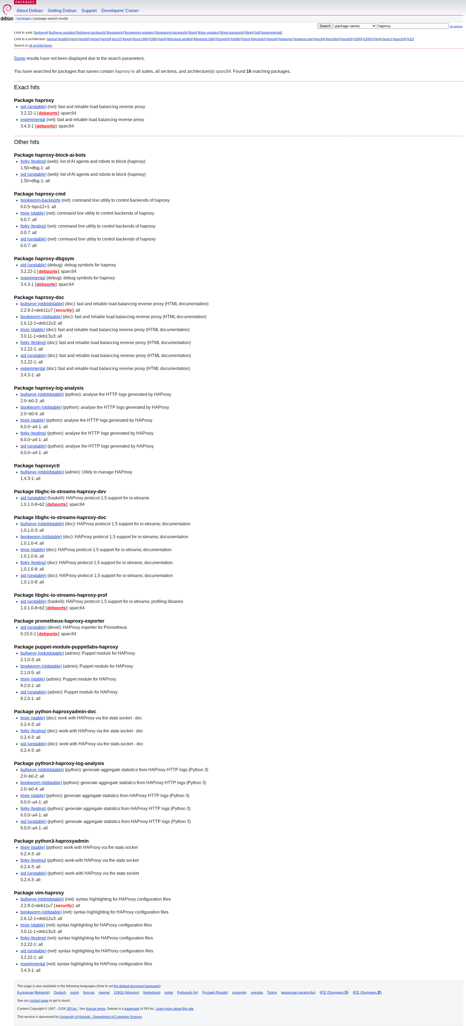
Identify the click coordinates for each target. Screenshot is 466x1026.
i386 (153, 39)
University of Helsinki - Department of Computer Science (101, 1017)
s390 (357, 39)
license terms (95, 1009)
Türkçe (272, 992)
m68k (236, 39)
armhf (106, 39)
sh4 (378, 39)
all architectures (40, 45)
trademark (132, 1009)
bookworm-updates (139, 33)
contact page (39, 1001)
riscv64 (346, 39)
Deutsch (60, 992)
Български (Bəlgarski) (33, 992)
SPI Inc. (72, 1009)
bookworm (115, 33)
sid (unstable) (33, 106)
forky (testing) (33, 161)
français (89, 992)
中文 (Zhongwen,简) (334, 992)
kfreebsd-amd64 (180, 39)
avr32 (117, 39)
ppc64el (333, 39)
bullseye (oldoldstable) (42, 303)
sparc (387, 39)
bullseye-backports (91, 33)
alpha (52, 39)
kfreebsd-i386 (204, 39)
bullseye (41, 33)
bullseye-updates (62, 33)
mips (245, 39)
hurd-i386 (140, 39)
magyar (104, 992)
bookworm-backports (171, 33)
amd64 (64, 39)
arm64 (84, 39)
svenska (257, 992)
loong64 (223, 39)
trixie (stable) (32, 213)
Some (19, 58)
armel (95, 39)
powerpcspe (304, 39)
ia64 (162, 39)
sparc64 (399, 39)
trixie (192, 33)
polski (169, 992)
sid (257, 33)
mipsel (272, 39)
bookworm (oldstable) (41, 316)
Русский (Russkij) (215, 992)
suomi (74, 992)
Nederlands (151, 992)
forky (249, 33)
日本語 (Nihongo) (126, 992)
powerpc (286, 39)
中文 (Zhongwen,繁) (367, 992)
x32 (410, 39)
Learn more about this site (175, 1009)
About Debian (29, 10)
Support (89, 10)
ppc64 (319, 39)
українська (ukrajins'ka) (298, 992)
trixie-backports (232, 33)
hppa (127, 39)
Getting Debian (62, 10)
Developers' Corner (120, 10)
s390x (368, 39)
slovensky (239, 992)
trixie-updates (209, 33)
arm (74, 39)
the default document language (136, 986)
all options (456, 26)
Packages (25, 2)
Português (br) (187, 992)
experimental (271, 33)
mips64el (258, 39)
